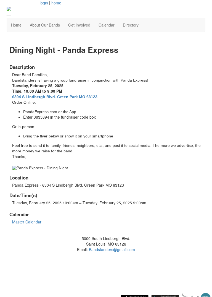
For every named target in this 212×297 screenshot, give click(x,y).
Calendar (107, 25)
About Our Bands (45, 25)
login (44, 3)
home (56, 3)
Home (16, 25)
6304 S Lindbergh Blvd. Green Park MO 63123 (54, 97)
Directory (131, 25)
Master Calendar (26, 222)
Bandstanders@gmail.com (112, 249)
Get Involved (79, 25)
